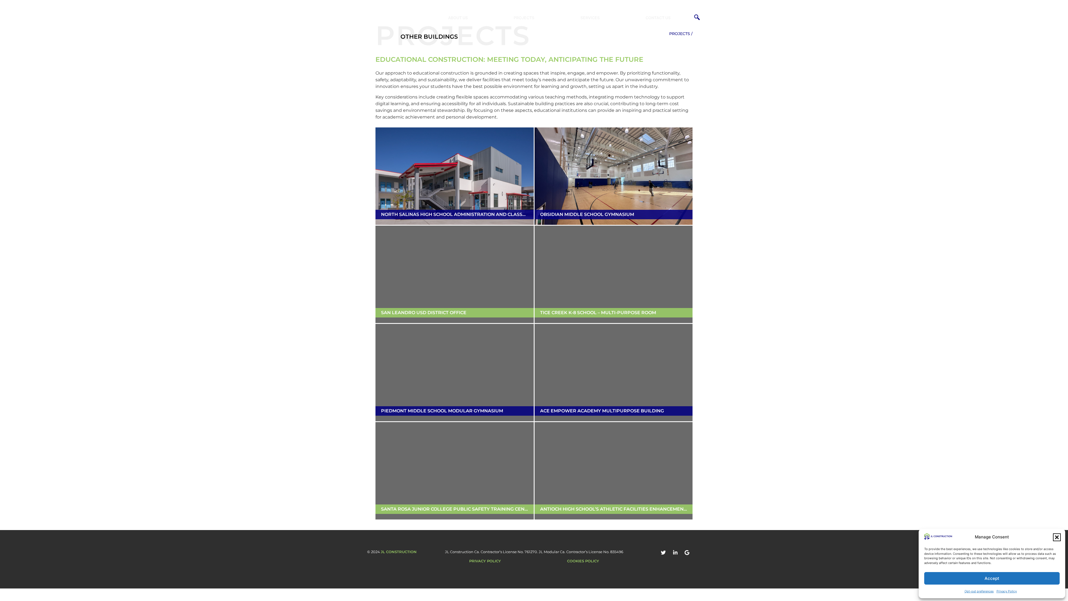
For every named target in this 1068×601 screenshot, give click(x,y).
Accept (992, 578)
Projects (524, 17)
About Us (458, 17)
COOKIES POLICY (583, 561)
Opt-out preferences (979, 591)
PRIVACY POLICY (485, 561)
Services (590, 17)
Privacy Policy (1007, 591)
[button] (1057, 537)
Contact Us (658, 17)
